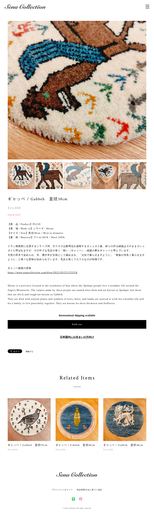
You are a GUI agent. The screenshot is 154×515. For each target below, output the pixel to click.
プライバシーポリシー (62, 490)
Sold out (77, 324)
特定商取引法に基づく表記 (89, 490)
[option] (77, 90)
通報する (29, 351)
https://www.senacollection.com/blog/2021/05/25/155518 (42, 272)
